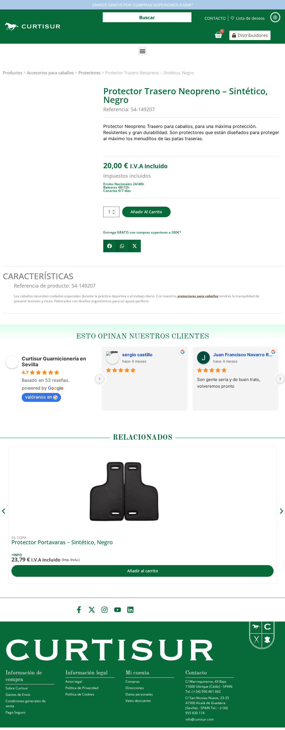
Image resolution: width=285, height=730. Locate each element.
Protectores (89, 72)
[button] (142, 51)
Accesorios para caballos (50, 72)
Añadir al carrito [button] (142, 570)
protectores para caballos (198, 296)
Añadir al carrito (146, 211)
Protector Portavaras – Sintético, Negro (62, 542)
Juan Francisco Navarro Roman (243, 354)
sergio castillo (137, 354)
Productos (12, 72)
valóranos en (38, 397)
